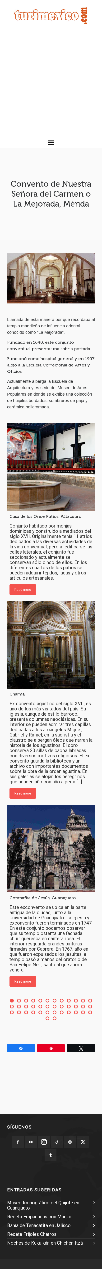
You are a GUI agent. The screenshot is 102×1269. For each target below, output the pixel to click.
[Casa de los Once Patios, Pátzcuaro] (51, 467)
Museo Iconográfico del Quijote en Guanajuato (43, 1205)
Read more (22, 590)
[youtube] (31, 1142)
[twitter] (83, 1142)
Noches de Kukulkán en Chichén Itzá (45, 1243)
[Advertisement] (51, 84)
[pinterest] (70, 1142)
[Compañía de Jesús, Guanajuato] (51, 848)
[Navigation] (51, 143)
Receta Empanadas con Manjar (39, 1216)
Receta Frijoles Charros (31, 1234)
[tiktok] (57, 1142)
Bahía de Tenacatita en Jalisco (39, 1225)
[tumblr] (50, 1155)
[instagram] (44, 1142)
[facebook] (18, 1142)
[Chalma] (51, 645)
